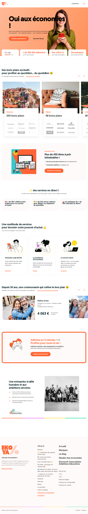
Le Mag (62, 454)
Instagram (83, 510)
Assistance (41, 495)
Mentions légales (64, 479)
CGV (60, 477)
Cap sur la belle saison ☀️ (45, 462)
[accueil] (5, 3)
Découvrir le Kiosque (54, 170)
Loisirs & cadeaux (42, 490)
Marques (40, 449)
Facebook (77, 510)
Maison (48, 112)
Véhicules (40, 481)
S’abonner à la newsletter (45, 493)
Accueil (62, 446)
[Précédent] (79, 76)
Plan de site (62, 471)
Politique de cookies (65, 485)
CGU (60, 474)
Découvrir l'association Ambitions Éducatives (70, 463)
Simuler (35, 271)
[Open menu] (84, 4)
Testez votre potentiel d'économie (47, 290)
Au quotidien (41, 487)
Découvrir (8, 271)
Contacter (64, 271)
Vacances (9, 112)
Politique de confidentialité (67, 482)
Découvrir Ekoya (38, 38)
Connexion (75, 3)
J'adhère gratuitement (18, 38)
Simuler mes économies (70, 458)
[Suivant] (84, 76)
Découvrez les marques (33, 76)
